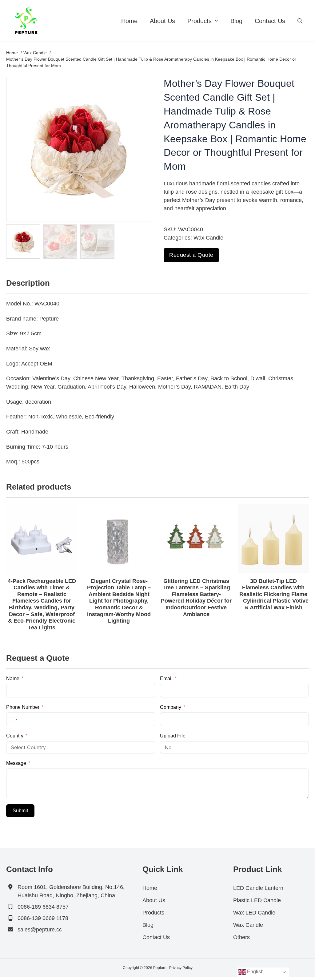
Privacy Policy (181, 968)
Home (129, 21)
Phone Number (22, 707)
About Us (162, 21)
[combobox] (12, 719)
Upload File (172, 735)
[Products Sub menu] (216, 21)
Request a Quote (191, 255)
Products (199, 21)
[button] (143, 85)
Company (170, 707)
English (255, 971)
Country (14, 735)
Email (166, 678)
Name (12, 678)
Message (16, 763)
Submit (20, 810)
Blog (236, 21)
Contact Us (270, 21)
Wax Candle (208, 238)
